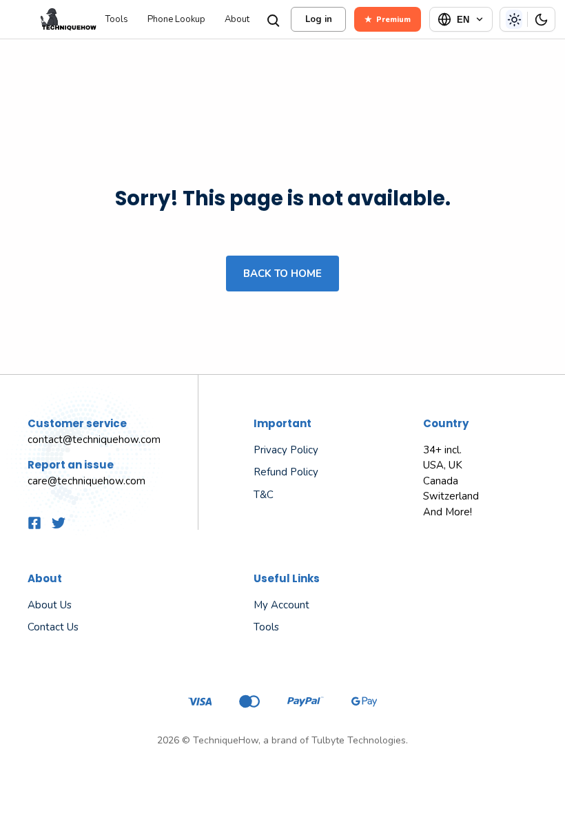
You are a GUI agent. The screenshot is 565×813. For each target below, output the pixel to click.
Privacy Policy (286, 450)
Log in (318, 19)
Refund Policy (286, 472)
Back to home (282, 273)
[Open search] (272, 19)
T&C (264, 495)
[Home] (51, 19)
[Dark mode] (541, 19)
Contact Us (53, 627)
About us (50, 605)
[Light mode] (514, 19)
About (237, 19)
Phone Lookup (176, 19)
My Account (281, 605)
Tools (116, 19)
